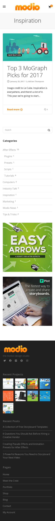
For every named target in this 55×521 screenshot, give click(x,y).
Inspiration (9, 195)
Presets (9, 162)
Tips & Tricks (11, 214)
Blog (5, 499)
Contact (7, 506)
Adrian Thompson (36, 81)
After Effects (11, 149)
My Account (9, 512)
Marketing (9, 201)
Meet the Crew (10, 480)
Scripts (8, 169)
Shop (5, 493)
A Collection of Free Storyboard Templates (25, 426)
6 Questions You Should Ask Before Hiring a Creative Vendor (26, 435)
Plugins (9, 156)
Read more (13, 109)
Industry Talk (11, 188)
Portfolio (7, 487)
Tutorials (10, 175)
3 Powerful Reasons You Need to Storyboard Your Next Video (26, 456)
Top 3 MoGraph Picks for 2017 (27, 71)
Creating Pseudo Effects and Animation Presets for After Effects (23, 445)
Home (6, 474)
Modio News (10, 207)
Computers (10, 182)
